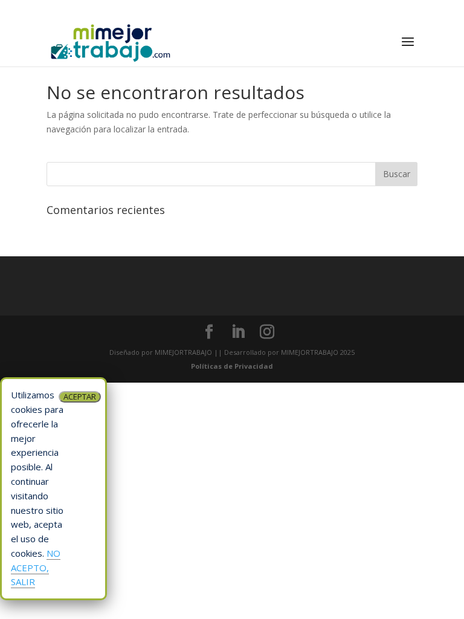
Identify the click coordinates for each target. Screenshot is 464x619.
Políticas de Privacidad (232, 366)
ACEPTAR (79, 396)
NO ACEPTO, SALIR (35, 567)
